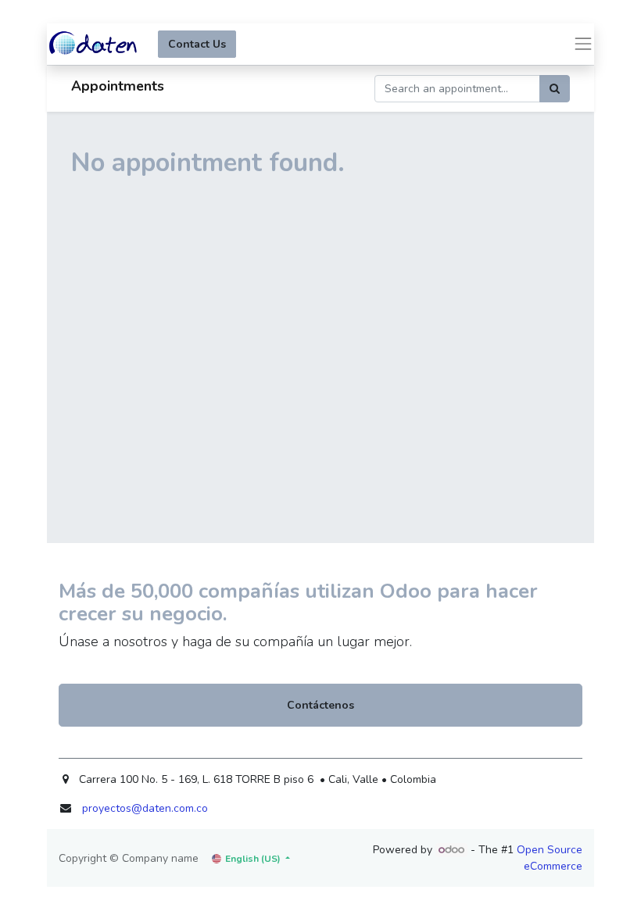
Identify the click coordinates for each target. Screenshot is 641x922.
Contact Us (197, 44)
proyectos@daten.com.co (145, 808)
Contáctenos (320, 705)
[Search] (554, 88)
